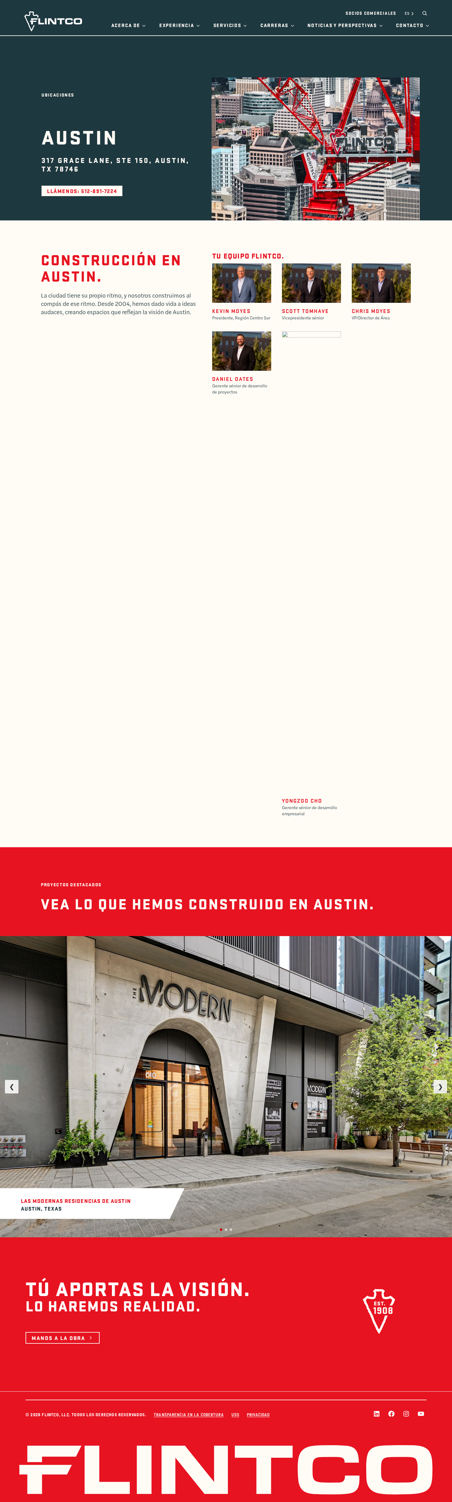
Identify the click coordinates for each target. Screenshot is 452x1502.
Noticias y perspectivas (342, 25)
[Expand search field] (424, 13)
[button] (221, 1229)
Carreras (274, 25)
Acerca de (125, 25)
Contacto (409, 25)
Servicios (227, 25)
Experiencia (176, 25)
